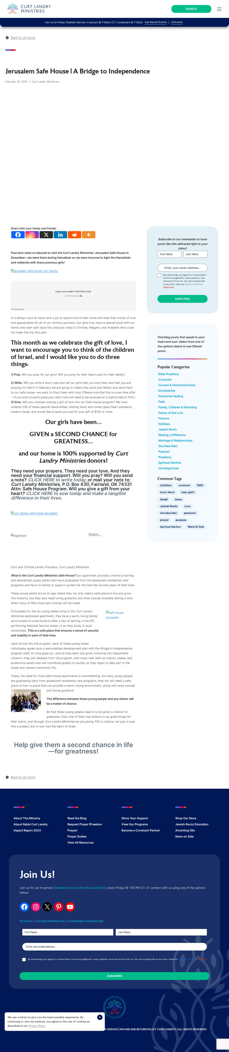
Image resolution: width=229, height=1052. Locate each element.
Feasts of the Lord (170, 413)
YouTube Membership (50, 921)
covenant (184, 485)
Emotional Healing (170, 396)
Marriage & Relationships (175, 440)
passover (190, 513)
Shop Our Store (185, 818)
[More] (88, 234)
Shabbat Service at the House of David (79, 888)
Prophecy (164, 457)
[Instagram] (32, 234)
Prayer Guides (77, 836)
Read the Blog (76, 818)
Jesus (178, 499)
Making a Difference (172, 435)
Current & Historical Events (177, 385)
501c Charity (167, 1029)
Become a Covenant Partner (140, 830)
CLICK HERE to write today (57, 479)
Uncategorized (168, 468)
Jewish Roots (167, 429)
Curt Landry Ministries (45, 81)
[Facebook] (18, 234)
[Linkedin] (60, 234)
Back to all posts (23, 38)
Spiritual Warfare (169, 462)
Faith (161, 401)
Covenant (165, 379)
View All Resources (80, 842)
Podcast (164, 451)
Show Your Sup (131, 818)
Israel (163, 499)
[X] (46, 234)
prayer (164, 520)
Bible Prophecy (168, 374)
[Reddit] (74, 234)
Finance (163, 418)
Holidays (164, 424)
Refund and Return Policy (138, 1029)
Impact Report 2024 (27, 830)
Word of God (196, 526)
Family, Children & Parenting (177, 407)
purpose (181, 520)
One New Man (167, 446)
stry (37, 818)
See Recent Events (156, 22)
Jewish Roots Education (191, 824)
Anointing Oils (185, 830)
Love (187, 506)
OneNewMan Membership (85, 921)
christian (166, 485)
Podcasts (26, 921)
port (145, 818)
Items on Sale (184, 836)
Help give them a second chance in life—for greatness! (73, 748)
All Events (176, 22)
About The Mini (24, 818)
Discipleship (166, 390)
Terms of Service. (194, 284)
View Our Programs (134, 824)
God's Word (167, 492)
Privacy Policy (36, 1025)
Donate (191, 9)
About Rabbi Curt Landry (31, 824)
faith (200, 485)
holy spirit (187, 492)
